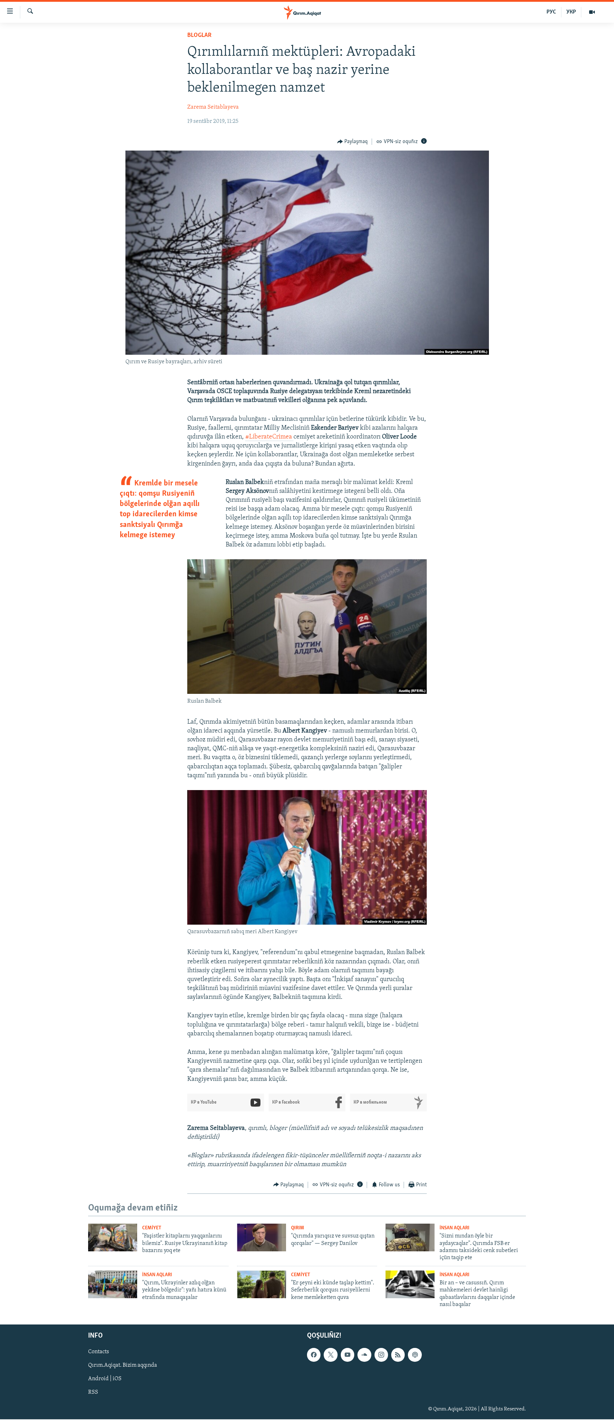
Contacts (98, 1352)
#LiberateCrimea (269, 437)
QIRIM (297, 1228)
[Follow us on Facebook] (314, 1355)
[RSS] (398, 1355)
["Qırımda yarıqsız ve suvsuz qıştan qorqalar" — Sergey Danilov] (261, 1237)
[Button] (352, 141)
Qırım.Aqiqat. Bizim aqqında (122, 1366)
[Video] (592, 12)
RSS (93, 1392)
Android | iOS (105, 1379)
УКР (571, 12)
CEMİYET (151, 1228)
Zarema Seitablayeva (213, 107)
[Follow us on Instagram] (381, 1355)
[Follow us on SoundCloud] (364, 1355)
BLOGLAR (199, 35)
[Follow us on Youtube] (347, 1355)
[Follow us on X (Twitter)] (330, 1355)
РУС (551, 12)
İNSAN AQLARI (454, 1228)
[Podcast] (414, 1355)
